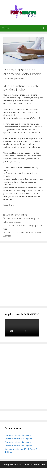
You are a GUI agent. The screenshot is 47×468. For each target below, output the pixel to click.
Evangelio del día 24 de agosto (18, 442)
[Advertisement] (23, 277)
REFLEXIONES (20, 215)
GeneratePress (39, 464)
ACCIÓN (10, 215)
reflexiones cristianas (12, 222)
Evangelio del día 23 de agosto (18, 445)
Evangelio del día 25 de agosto (18, 438)
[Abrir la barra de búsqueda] (44, 28)
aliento (10, 218)
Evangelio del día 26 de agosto (18, 435)
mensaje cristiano (22, 218)
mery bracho (36, 218)
